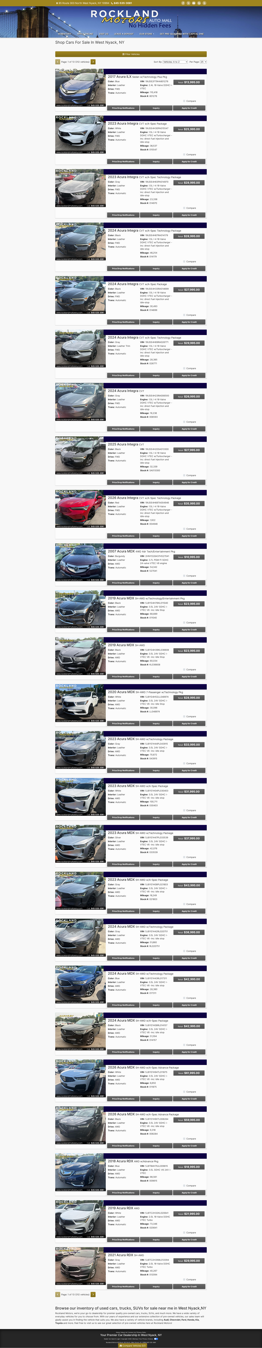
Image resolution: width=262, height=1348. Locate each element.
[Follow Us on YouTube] (194, 3)
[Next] (93, 61)
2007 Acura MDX (141, 551)
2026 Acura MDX (143, 1067)
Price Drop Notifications (123, 108)
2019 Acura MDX (146, 598)
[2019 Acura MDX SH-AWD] (80, 655)
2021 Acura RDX (126, 1255)
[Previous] (57, 61)
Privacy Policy (141, 1332)
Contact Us (132, 1332)
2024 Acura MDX (140, 927)
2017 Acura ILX (137, 77)
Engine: (144, 85)
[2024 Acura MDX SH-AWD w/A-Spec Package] (80, 1031)
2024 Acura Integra (144, 230)
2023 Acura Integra (137, 123)
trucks (144, 1313)
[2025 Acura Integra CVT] (80, 455)
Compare (191, 101)
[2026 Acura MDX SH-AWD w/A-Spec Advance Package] (80, 1078)
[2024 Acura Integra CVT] (80, 401)
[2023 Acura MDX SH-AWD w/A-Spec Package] (80, 796)
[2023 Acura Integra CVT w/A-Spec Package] (80, 134)
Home (118, 1332)
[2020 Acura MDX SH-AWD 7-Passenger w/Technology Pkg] (80, 702)
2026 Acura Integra (144, 498)
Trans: (111, 92)
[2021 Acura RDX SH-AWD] (80, 1265)
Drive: (111, 89)
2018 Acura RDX (133, 1161)
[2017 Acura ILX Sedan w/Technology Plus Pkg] (80, 87)
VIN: (142, 81)
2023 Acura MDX (140, 739)
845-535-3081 (123, 3)
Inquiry (156, 108)
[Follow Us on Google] (199, 3)
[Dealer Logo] (131, 18)
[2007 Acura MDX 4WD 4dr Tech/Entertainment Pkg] (80, 562)
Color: (111, 81)
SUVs (151, 1313)
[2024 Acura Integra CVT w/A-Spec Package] (80, 294)
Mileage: (144, 92)
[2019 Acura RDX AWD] (80, 1219)
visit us (90, 1323)
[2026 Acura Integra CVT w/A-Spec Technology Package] (80, 508)
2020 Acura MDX (145, 692)
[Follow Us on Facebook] (183, 3)
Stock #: (144, 96)
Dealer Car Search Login (112, 1339)
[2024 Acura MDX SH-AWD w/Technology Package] (80, 937)
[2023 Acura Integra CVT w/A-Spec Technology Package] (80, 187)
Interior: (112, 85)
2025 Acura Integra (126, 444)
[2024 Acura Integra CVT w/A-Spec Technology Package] (80, 241)
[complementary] (254, 1340)
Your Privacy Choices (146, 1339)
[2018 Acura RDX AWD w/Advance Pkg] (80, 1172)
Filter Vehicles (132, 54)
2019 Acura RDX (124, 1208)
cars (137, 1313)
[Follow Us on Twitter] (188, 3)
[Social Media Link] (204, 3)
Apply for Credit (189, 108)
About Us (124, 1332)
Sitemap (135, 1339)
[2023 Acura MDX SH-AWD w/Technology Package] (80, 749)
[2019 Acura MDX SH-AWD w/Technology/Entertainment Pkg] (80, 609)
